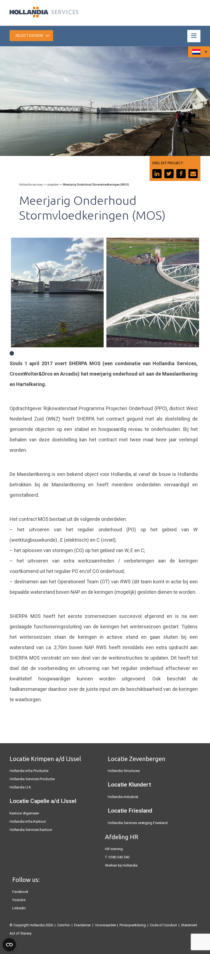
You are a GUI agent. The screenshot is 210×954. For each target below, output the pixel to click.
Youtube (18, 900)
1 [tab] (12, 353)
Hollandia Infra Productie (29, 771)
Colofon (63, 925)
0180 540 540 (119, 857)
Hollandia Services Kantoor (31, 830)
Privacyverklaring (132, 925)
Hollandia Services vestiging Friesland (138, 823)
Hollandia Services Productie (32, 779)
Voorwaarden (105, 925)
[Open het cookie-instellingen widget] (9, 944)
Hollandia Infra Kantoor (28, 821)
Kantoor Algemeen (24, 813)
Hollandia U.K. (21, 787)
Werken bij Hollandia (121, 865)
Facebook (20, 892)
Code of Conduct (163, 925)
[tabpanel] (57, 292)
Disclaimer (82, 925)
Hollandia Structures (124, 771)
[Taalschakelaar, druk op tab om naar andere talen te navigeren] (199, 51)
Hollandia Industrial (123, 797)
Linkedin (19, 908)
